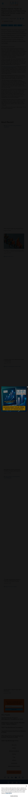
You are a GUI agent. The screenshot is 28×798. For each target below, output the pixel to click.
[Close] (26, 786)
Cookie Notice (8, 793)
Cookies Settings (14, 795)
